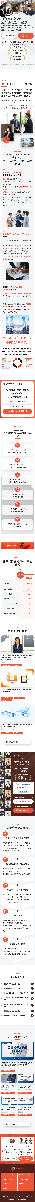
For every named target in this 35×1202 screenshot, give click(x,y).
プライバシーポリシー (8, 1197)
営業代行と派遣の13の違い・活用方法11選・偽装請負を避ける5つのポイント (17, 1063)
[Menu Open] (32, 3)
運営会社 (28, 1197)
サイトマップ (21, 1197)
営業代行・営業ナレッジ (9, 1070)
